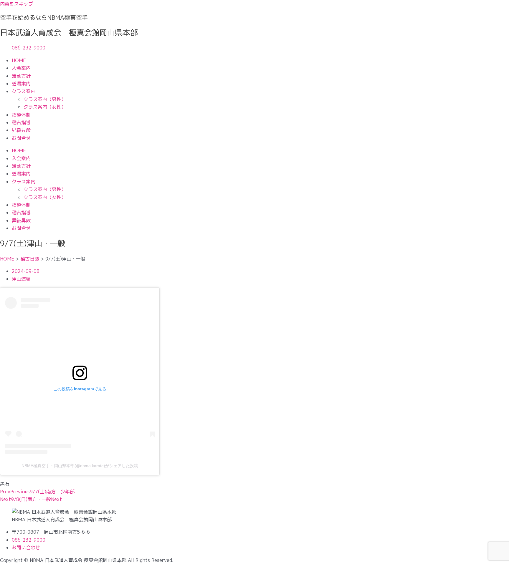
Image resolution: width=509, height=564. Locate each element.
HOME (19, 60)
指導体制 (21, 115)
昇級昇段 (21, 130)
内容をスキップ (16, 4)
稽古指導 (21, 122)
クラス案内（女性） (45, 107)
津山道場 (21, 279)
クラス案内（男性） (45, 99)
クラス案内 (23, 91)
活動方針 (21, 76)
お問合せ (21, 138)
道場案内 (21, 83)
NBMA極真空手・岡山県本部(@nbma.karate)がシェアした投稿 (80, 465)
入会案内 (21, 68)
